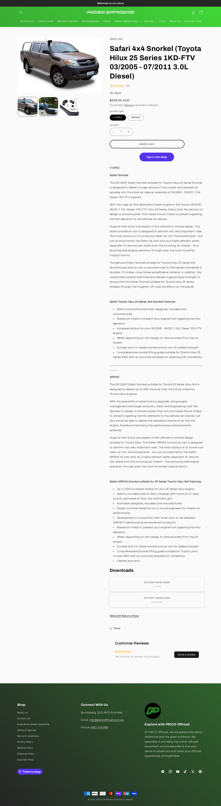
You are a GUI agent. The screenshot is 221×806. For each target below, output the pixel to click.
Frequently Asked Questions (33, 724)
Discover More (25, 760)
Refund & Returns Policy (124, 616)
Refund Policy (25, 748)
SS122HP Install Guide (157, 582)
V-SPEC (117, 117)
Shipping (128, 105)
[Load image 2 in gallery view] (48, 106)
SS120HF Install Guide (157, 598)
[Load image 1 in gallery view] (27, 106)
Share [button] (117, 628)
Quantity (114, 125)
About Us (22, 712)
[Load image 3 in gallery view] (69, 106)
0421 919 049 (99, 727)
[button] (21, 12)
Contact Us (23, 718)
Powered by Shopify (123, 799)
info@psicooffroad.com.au (106, 720)
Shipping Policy (26, 754)
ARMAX (135, 117)
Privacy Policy (25, 742)
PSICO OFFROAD (104, 799)
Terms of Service (26, 730)
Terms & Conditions (28, 736)
